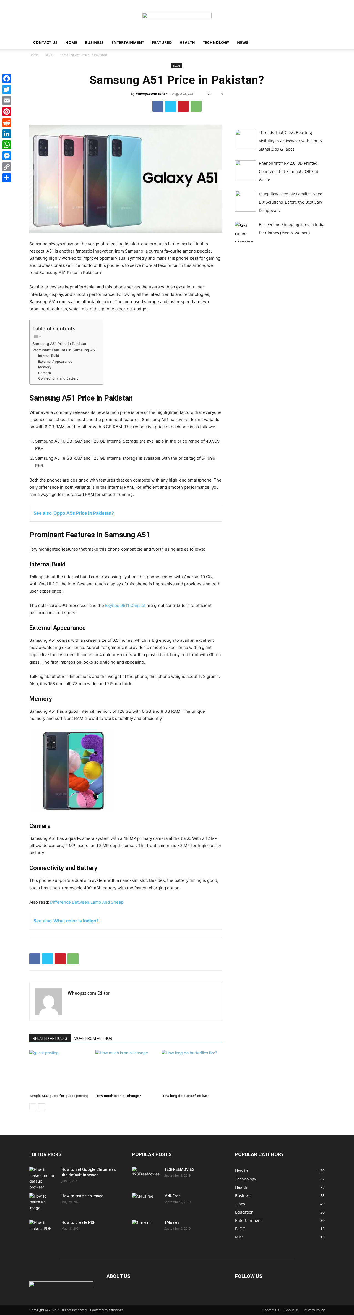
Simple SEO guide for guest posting (59, 1096)
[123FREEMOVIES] (146, 1176)
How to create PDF (78, 1222)
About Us (292, 1310)
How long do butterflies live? (185, 1096)
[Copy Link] (6, 166)
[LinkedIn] (6, 133)
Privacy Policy (314, 1310)
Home (71, 42)
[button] (318, 43)
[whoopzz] (177, 18)
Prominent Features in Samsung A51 (65, 350)
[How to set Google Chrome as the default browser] (43, 1178)
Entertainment (127, 42)
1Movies (171, 1222)
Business (94, 42)
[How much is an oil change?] (125, 1070)
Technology (216, 42)
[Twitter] (170, 106)
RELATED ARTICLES (50, 1038)
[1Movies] (146, 1229)
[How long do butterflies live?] (192, 1070)
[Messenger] (6, 155)
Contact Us (45, 42)
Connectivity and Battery (58, 378)
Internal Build (48, 356)
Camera (44, 373)
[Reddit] (6, 122)
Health (187, 42)
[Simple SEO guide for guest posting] (59, 1070)
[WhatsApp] (196, 106)
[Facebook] (157, 106)
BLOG (49, 54)
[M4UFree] (146, 1203)
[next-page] (41, 1106)
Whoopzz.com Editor (151, 93)
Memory (45, 367)
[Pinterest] (183, 106)
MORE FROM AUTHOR (93, 1038)
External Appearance (55, 361)
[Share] (6, 177)
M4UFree (172, 1196)
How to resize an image (82, 1196)
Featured (162, 42)
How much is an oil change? (118, 1096)
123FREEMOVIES (179, 1169)
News (242, 42)
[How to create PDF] (43, 1229)
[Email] (6, 100)
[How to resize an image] (43, 1203)
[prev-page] (32, 1106)
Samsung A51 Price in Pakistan (59, 343)
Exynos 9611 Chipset (125, 605)
